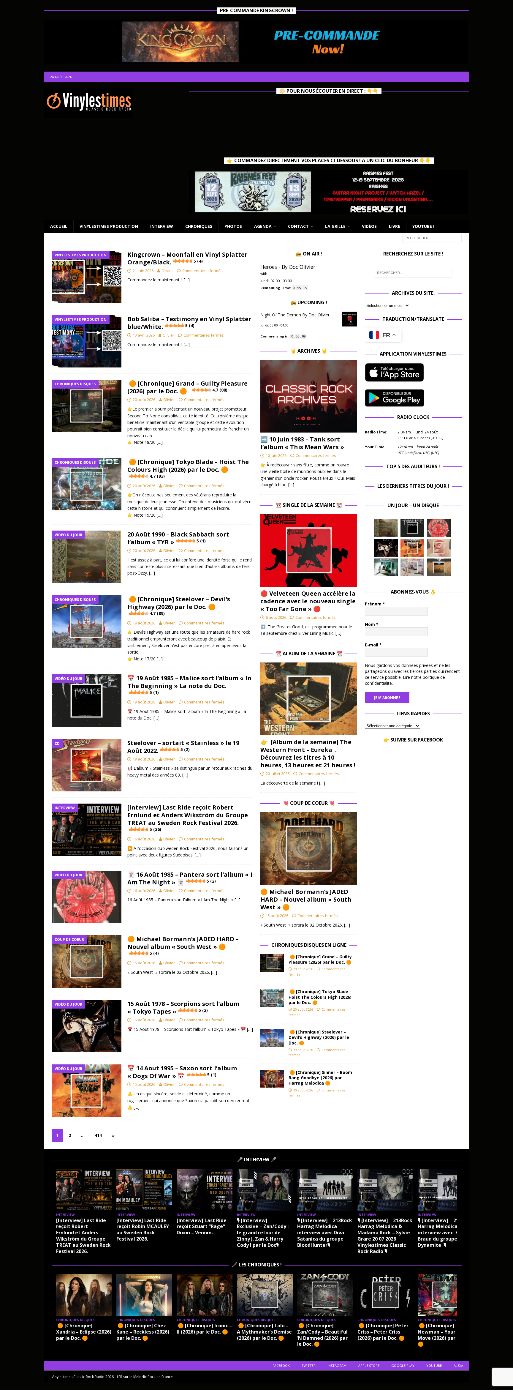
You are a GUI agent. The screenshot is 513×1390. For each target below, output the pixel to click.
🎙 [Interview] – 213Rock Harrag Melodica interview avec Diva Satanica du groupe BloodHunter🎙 (324, 1232)
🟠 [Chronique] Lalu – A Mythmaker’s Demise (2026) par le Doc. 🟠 (264, 1331)
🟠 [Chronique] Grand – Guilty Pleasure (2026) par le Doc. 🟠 (187, 387)
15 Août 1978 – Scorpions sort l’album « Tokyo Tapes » (183, 1007)
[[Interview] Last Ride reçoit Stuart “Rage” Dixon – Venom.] (204, 1190)
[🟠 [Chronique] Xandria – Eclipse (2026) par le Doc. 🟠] (84, 1295)
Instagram (336, 1365)
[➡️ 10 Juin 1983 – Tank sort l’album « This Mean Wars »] (308, 396)
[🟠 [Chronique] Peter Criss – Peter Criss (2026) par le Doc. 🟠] (385, 1295)
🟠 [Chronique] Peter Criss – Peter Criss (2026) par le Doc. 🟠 (382, 1331)
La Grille (335, 226)
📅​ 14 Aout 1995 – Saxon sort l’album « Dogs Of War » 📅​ (182, 1072)
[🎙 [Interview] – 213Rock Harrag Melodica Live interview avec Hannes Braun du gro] (446, 1190)
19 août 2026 (144, 623)
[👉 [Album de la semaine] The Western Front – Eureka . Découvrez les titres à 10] (308, 698)
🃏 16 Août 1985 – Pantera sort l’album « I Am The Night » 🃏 (189, 878)
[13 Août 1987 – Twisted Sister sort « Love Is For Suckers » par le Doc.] (439, 548)
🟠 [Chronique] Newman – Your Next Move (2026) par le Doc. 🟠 (445, 1334)
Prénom (375, 604)
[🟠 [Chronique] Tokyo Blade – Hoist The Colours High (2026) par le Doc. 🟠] (272, 998)
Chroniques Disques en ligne (308, 945)
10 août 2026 (303, 1090)
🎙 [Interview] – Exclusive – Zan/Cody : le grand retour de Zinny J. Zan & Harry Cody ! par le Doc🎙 (263, 1232)
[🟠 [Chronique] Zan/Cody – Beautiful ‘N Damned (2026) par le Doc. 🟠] (325, 1295)
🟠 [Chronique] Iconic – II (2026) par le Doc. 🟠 (204, 1328)
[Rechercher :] (432, 237)
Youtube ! (423, 226)
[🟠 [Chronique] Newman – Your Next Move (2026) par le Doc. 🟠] (446, 1295)
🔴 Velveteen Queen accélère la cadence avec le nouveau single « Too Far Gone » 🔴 (308, 601)
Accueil (58, 226)
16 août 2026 (144, 839)
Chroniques (198, 226)
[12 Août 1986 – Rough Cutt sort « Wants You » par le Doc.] (412, 567)
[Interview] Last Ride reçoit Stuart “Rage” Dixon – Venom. (202, 1226)
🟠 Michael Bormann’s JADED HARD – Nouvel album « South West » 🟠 (183, 945)
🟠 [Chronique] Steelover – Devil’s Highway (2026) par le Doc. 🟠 (178, 605)
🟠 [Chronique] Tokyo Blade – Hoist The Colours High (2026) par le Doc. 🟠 (188, 468)
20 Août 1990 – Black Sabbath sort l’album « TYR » (178, 538)
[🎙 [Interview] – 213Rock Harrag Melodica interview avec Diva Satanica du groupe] (325, 1190)
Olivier (167, 270)
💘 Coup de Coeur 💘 (309, 803)
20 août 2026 (144, 399)
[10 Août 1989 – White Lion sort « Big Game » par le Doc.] (439, 567)
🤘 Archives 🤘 (308, 351)
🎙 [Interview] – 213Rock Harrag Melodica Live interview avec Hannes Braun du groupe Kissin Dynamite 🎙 (445, 1232)
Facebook (281, 1365)
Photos (233, 226)
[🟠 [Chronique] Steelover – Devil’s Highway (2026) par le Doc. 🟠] (272, 1038)
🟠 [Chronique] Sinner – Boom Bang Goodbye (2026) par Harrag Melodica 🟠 (320, 1077)
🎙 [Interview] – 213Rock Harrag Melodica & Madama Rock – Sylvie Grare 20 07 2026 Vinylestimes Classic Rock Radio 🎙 (384, 1236)
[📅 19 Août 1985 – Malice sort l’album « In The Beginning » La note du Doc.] (412, 528)
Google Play (402, 1365)
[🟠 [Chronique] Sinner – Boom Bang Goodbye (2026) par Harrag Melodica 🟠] (272, 1079)
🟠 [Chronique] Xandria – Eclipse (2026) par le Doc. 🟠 (83, 1331)
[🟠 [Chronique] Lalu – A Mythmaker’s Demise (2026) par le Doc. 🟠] (265, 1295)
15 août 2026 (144, 962)
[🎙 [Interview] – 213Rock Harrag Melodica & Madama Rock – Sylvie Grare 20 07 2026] (385, 1190)
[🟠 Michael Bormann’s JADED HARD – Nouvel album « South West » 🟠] (308, 848)
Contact (298, 226)
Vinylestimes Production (109, 226)
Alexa (458, 1365)
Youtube (434, 1365)
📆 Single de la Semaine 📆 (309, 505)
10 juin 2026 (276, 455)
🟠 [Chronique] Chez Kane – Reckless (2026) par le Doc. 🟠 (142, 1331)
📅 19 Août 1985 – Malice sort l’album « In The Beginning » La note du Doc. (189, 684)
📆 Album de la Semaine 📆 (309, 653)
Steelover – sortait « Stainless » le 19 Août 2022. (183, 747)
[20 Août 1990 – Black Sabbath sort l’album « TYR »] (386, 528)
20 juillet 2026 (277, 773)
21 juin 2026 (143, 270)
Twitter (309, 1365)
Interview (161, 226)
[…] (187, 280)
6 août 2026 (276, 617)
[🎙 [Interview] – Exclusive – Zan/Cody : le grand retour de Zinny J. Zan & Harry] (265, 1190)
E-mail (373, 645)
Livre (394, 226)
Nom (372, 624)
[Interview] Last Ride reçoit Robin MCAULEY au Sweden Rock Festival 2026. (142, 1229)
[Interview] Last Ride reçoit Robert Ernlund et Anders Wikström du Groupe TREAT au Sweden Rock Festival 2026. (187, 817)
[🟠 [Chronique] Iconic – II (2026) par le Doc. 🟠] (204, 1295)
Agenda (263, 226)
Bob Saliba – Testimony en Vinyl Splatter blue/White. (189, 323)
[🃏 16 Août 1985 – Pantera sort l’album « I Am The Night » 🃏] (439, 528)
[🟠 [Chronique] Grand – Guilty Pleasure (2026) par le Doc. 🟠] (272, 963)
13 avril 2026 (144, 335)
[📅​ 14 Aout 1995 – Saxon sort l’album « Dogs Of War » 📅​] (412, 548)
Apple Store (368, 1365)
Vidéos (369, 226)
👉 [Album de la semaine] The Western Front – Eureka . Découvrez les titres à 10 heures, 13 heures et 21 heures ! (307, 753)
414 (98, 1135)
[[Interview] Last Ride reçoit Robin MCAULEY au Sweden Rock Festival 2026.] (144, 1190)
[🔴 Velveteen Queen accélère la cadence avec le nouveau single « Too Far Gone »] (308, 550)
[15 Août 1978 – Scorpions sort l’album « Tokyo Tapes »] (386, 548)
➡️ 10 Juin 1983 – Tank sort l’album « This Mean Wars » (302, 443)
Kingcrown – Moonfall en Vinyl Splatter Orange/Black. (187, 258)
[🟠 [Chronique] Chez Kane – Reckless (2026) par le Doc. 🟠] (144, 1295)
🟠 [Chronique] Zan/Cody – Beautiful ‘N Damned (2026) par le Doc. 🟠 (322, 1334)
